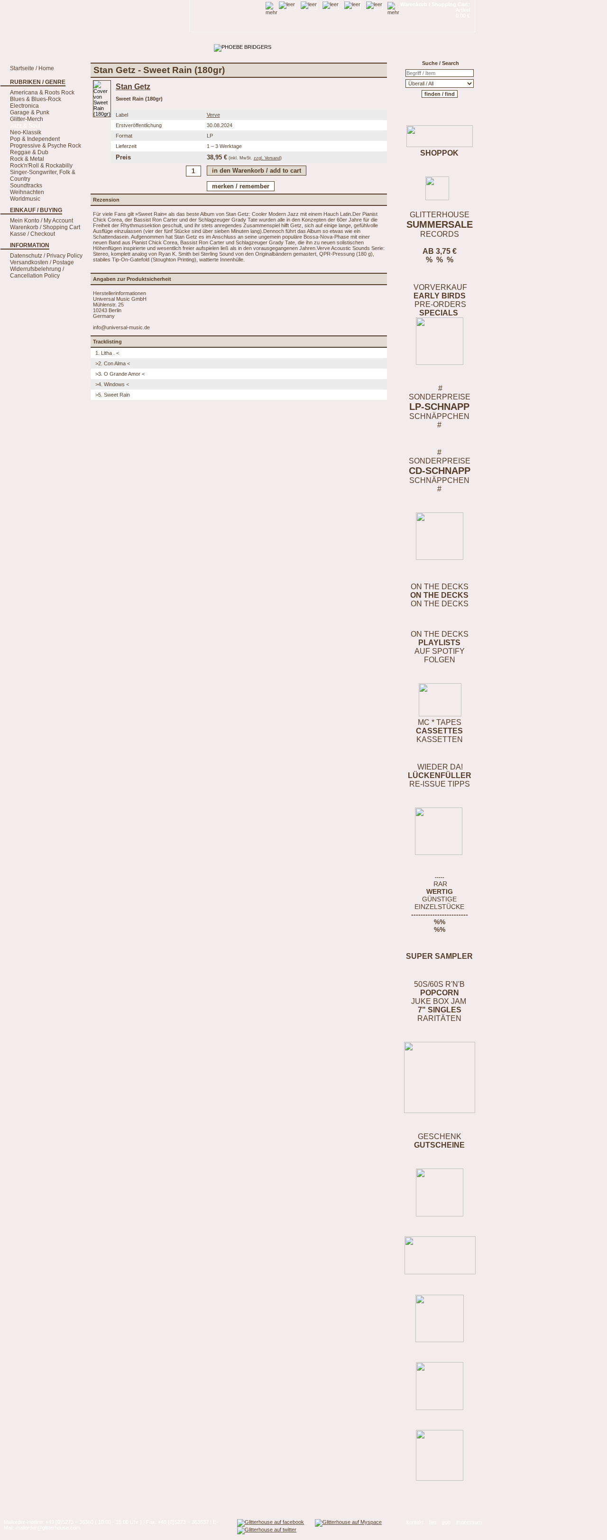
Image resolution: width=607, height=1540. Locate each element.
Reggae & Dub (29, 152)
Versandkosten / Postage (42, 262)
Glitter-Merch (26, 119)
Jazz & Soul (25, 125)
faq (432, 1522)
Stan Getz (133, 87)
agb (446, 1522)
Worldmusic (25, 198)
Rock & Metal (27, 159)
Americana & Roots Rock (42, 92)
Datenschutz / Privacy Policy (46, 255)
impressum (469, 1522)
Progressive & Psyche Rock (45, 145)
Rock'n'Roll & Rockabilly (41, 165)
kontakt (414, 1522)
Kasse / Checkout (32, 234)
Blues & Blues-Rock (35, 99)
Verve (213, 115)
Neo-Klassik (25, 132)
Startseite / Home (32, 68)
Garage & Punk (29, 112)
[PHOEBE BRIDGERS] (242, 47)
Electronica (24, 105)
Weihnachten (27, 192)
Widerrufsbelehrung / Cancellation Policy (37, 272)
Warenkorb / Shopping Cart (45, 227)
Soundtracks (26, 185)
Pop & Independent (35, 139)
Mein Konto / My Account (41, 220)
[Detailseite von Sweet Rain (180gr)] (102, 114)
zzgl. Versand (267, 158)
